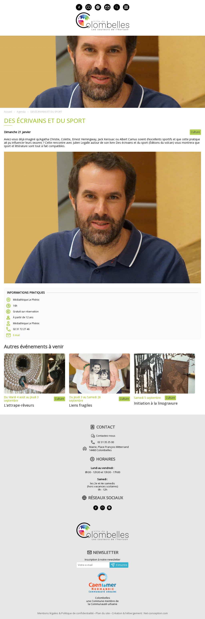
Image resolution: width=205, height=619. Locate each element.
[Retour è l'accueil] (102, 30)
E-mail (16, 335)
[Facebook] (79, 7)
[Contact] (107, 7)
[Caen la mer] (102, 583)
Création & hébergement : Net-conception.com (140, 613)
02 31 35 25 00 (105, 442)
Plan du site (103, 613)
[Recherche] (117, 7)
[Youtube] (88, 7)
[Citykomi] (98, 7)
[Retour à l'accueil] (102, 539)
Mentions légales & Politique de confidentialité (65, 613)
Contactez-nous (105, 435)
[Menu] (126, 7)
